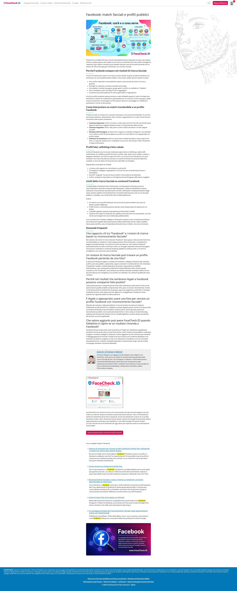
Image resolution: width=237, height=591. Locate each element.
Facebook (120, 454)
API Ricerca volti (85, 3)
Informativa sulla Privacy (92, 582)
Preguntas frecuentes (31, 3)
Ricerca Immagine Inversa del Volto (141, 582)
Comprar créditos (46, 3)
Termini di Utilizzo (110, 582)
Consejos (75, 3)
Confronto (122, 582)
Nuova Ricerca (220, 3)
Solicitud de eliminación (62, 3)
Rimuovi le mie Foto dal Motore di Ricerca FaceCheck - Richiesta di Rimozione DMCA (118, 579)
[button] (232, 3)
